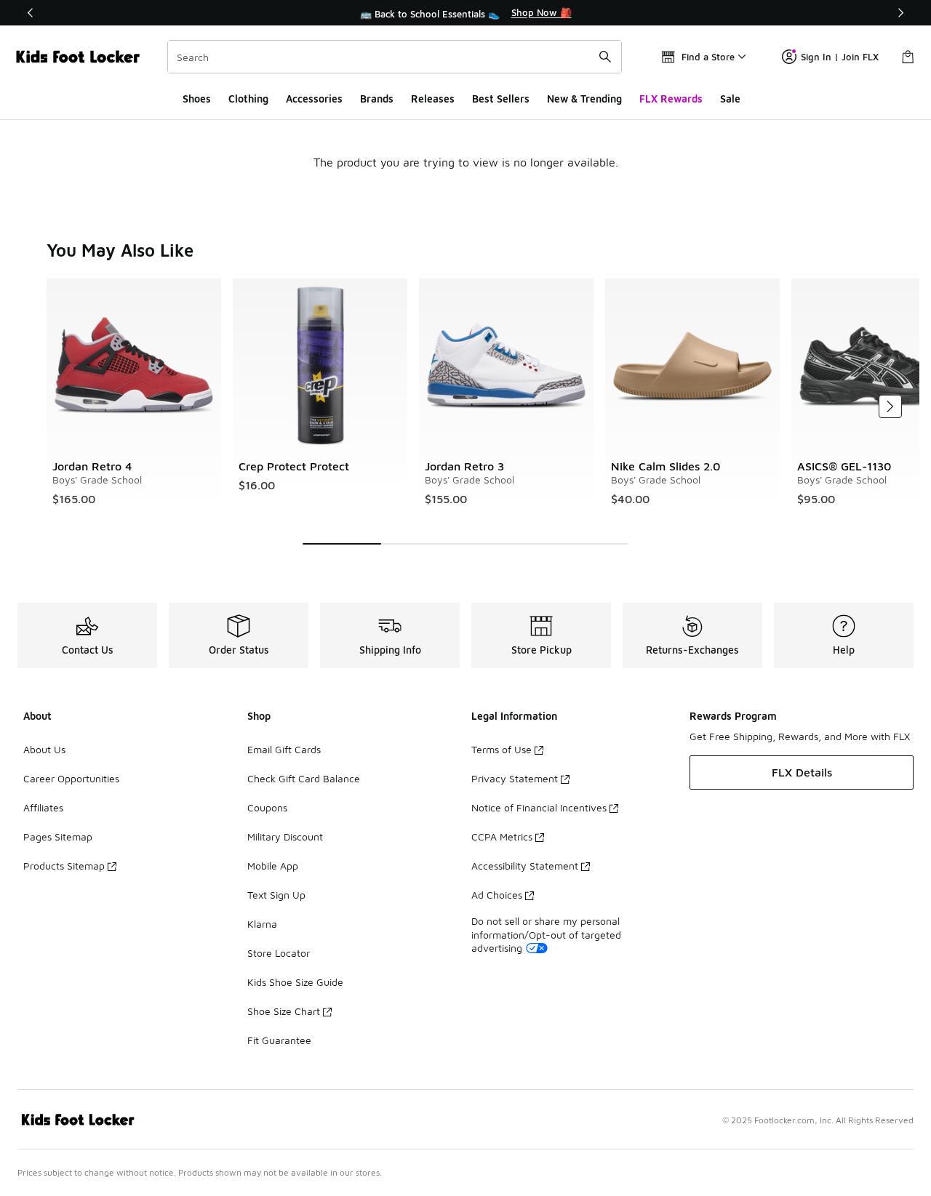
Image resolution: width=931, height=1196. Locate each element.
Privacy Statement (514, 778)
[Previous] (30, 12)
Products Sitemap (64, 865)
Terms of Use (501, 749)
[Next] (900, 12)
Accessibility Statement (524, 865)
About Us (44, 749)
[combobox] (394, 57)
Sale (730, 98)
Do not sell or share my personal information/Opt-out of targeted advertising (546, 934)
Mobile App (272, 865)
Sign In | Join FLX (840, 57)
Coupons (267, 807)
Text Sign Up (276, 894)
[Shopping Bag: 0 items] (907, 57)
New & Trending (584, 98)
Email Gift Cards (284, 749)
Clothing (248, 98)
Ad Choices (496, 894)
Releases (433, 98)
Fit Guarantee (279, 1040)
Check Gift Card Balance (303, 778)
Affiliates (43, 807)
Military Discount (285, 836)
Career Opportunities (71, 778)
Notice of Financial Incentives (539, 807)
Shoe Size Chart (283, 1011)
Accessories (314, 98)
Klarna (262, 924)
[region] (465, 13)
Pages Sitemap (57, 836)
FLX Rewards (671, 98)
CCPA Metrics (501, 836)
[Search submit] (605, 57)
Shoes (197, 98)
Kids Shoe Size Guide (295, 982)
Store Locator (278, 953)
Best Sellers (501, 98)
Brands (376, 98)
